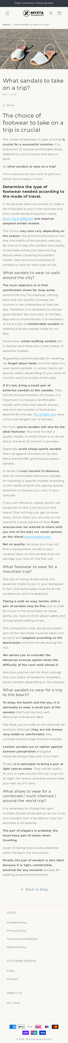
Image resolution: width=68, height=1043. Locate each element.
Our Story (13, 1002)
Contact (12, 979)
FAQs (11, 970)
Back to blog (36, 889)
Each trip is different (18, 218)
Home (6, 24)
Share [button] (10, 105)
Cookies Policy (17, 922)
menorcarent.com (37, 536)
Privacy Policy (16, 930)
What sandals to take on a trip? (32, 24)
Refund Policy (16, 947)
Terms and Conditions (22, 939)
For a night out (44, 414)
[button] (7, 13)
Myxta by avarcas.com (39, 1039)
